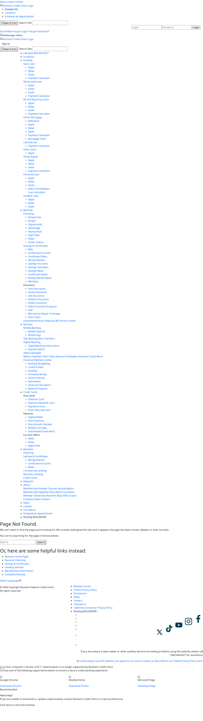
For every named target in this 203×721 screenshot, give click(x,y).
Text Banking (30, 338)
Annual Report (66, 488)
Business (28, 449)
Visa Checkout (36, 420)
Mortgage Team (37, 138)
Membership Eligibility (35, 492)
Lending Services (14, 567)
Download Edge (147, 686)
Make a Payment (32, 356)
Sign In (6, 43)
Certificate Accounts (39, 253)
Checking (28, 213)
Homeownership (37, 374)
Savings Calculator (38, 267)
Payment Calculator (39, 78)
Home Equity (30, 156)
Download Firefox (79, 686)
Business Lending (33, 474)
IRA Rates (33, 281)
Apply (31, 67)
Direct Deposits (46, 320)
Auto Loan (29, 63)
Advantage (34, 228)
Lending (27, 60)
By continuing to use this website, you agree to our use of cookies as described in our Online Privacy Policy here (139, 661)
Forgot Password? (39, 31)
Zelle (26, 352)
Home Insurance (37, 292)
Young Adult (35, 231)
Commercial (30, 142)
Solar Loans (29, 149)
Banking (28, 210)
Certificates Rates (38, 274)
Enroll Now (6, 31)
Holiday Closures (47, 488)
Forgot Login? (20, 31)
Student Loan (30, 195)
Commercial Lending (35, 470)
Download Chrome (10, 686)
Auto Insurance (36, 288)
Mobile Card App (37, 427)
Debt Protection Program (42, 306)
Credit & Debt (35, 367)
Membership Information (19, 570)
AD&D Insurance (37, 303)
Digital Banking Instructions (43, 345)
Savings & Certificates (35, 245)
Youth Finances (36, 377)
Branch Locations (65, 492)
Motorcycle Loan (32, 81)
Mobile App (34, 335)
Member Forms (82, 586)
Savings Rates (36, 270)
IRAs (30, 249)
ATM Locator (70, 495)
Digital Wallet (35, 417)
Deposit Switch (36, 349)
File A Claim (34, 317)
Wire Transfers (46, 338)
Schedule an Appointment (19, 16)
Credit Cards (30, 392)
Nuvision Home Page (16, 556)
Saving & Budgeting (39, 363)
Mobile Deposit (36, 331)
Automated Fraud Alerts (42, 431)
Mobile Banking (32, 327)
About (26, 485)
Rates (31, 71)
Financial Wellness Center (37, 360)
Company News (32, 499)
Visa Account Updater (40, 424)
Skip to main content (11, 1)
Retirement (34, 381)
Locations (10, 12)
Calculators (29, 509)
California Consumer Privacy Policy (93, 607)
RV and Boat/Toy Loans (36, 99)
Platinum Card (36, 399)
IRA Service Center (65, 320)
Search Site (25, 22)
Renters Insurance (38, 299)
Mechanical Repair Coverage (44, 313)
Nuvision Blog (54, 495)
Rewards (28, 481)
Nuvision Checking (15, 560)
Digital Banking (31, 342)
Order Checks (36, 242)
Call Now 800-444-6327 (36, 53)
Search (41, 542)
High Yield (33, 235)
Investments (30, 320)
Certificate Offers (37, 256)
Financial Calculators (39, 385)
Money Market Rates (39, 278)
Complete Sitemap (15, 574)
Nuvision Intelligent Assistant (72, 356)
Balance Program (38, 388)
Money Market (36, 260)
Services (28, 324)
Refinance (33, 121)
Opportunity (35, 224)
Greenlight (35, 352)
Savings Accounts (38, 263)
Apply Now (34, 445)
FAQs (52, 492)
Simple (32, 220)
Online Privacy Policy (85, 589)
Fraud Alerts (96, 356)
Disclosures (80, 593)
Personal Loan (31, 174)
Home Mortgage (32, 117)
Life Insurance (36, 295)
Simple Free (34, 217)
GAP (30, 310)
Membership (30, 488)
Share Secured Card (39, 410)
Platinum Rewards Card (41, 402)
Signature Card (36, 406)
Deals (31, 74)
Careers (45, 499)
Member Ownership (34, 495)
